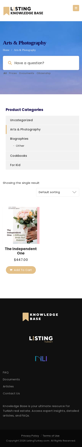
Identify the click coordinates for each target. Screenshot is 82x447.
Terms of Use (51, 436)
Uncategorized (21, 120)
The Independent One (21, 251)
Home (6, 50)
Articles (8, 386)
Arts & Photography (25, 129)
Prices (13, 73)
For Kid (15, 165)
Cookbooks (18, 156)
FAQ (6, 372)
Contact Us (11, 393)
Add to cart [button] (23, 270)
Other (20, 146)
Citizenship (44, 73)
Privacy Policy (30, 436)
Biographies (19, 139)
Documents (26, 73)
